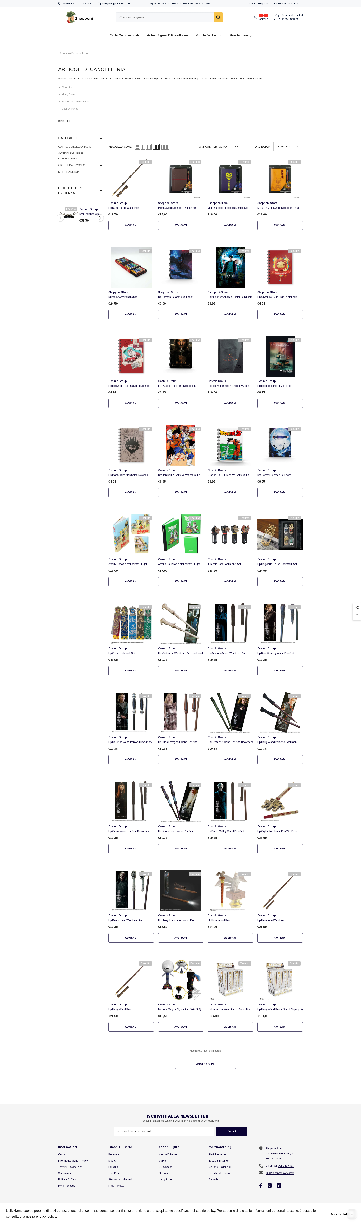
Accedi (286, 15)
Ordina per (262, 146)
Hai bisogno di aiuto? (286, 3)
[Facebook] (260, 1185)
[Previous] (60, 218)
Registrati (297, 15)
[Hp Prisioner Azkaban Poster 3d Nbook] (230, 267)
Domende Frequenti (257, 3)
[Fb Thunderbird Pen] (230, 890)
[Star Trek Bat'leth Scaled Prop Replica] (69, 214)
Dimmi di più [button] (67, 1216)
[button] (137, 147)
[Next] (100, 218)
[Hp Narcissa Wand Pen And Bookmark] (131, 712)
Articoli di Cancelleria (75, 53)
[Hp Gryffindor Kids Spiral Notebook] (280, 267)
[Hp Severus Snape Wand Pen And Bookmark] (230, 623)
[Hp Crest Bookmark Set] (131, 623)
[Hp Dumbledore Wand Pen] (131, 178)
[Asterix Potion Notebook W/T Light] (131, 534)
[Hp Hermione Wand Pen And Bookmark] (230, 712)
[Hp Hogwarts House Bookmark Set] (280, 534)
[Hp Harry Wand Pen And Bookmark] (280, 712)
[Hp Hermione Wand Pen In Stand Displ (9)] (230, 979)
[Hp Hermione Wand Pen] (280, 890)
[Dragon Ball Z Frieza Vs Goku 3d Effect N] (230, 445)
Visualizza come (120, 146)
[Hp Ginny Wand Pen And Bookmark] (131, 801)
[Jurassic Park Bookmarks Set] (230, 534)
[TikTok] (279, 1185)
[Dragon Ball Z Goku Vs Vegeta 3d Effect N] (181, 445)
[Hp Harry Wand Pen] (131, 979)
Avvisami (131, 225)
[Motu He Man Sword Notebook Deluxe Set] (280, 178)
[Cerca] (169, 17)
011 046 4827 (85, 3)
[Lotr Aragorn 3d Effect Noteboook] (181, 356)
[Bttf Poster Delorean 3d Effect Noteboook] (280, 445)
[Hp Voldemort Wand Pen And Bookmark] (181, 623)
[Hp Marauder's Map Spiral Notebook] (131, 445)
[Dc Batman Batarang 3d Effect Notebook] (181, 267)
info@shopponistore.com (116, 3)
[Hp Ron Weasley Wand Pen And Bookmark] (280, 623)
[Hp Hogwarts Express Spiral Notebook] (131, 356)
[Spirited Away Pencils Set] (131, 267)
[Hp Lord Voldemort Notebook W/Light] (230, 356)
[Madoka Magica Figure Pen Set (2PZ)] (181, 979)
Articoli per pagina (213, 146)
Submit (232, 1131)
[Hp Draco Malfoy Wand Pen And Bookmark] (230, 801)
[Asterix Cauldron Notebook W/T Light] (181, 534)
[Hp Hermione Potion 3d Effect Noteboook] (280, 356)
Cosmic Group (89, 209)
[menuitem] (80, 146)
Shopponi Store (168, 203)
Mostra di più (206, 1064)
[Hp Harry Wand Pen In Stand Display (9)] (280, 979)
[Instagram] (269, 1185)
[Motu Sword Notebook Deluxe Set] (181, 178)
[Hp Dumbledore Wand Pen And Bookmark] (181, 801)
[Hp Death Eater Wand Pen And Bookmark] (131, 890)
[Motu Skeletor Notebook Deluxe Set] (230, 178)
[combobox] (165, 17)
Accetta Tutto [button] (340, 1214)
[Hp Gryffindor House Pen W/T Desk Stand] (280, 801)
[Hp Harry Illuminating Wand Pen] (181, 890)
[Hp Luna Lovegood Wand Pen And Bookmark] (181, 712)
